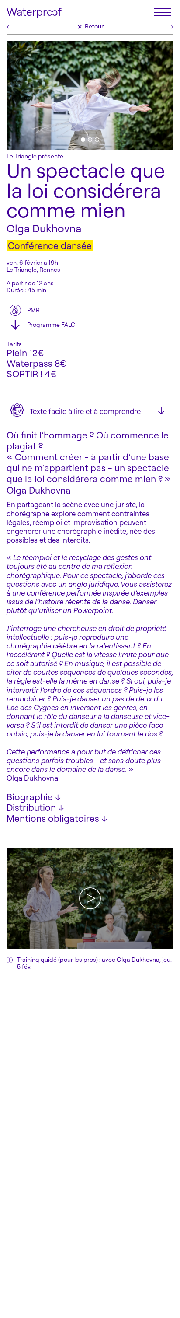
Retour (90, 26)
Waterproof (34, 12)
